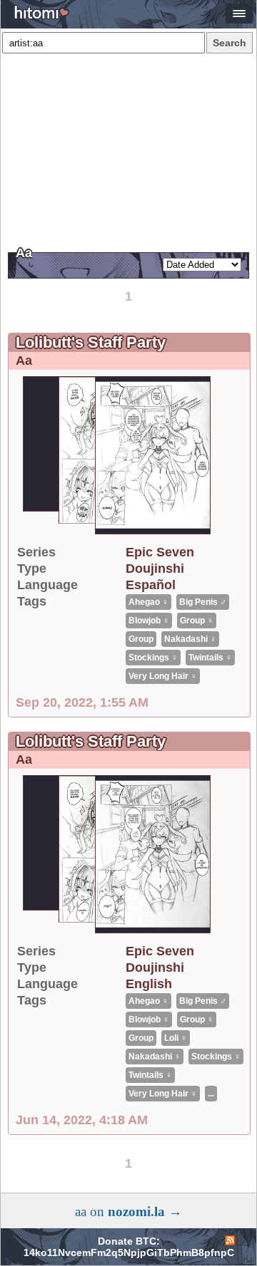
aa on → (128, 1211)
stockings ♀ (153, 658)
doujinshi (155, 568)
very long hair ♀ (162, 676)
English (149, 984)
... (211, 1094)
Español (151, 585)
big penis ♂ (202, 602)
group (140, 639)
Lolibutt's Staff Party (91, 342)
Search (229, 42)
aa (24, 360)
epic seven (160, 552)
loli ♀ (175, 1038)
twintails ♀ (210, 658)
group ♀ (196, 621)
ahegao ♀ (148, 602)
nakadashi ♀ (190, 639)
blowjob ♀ (148, 621)
